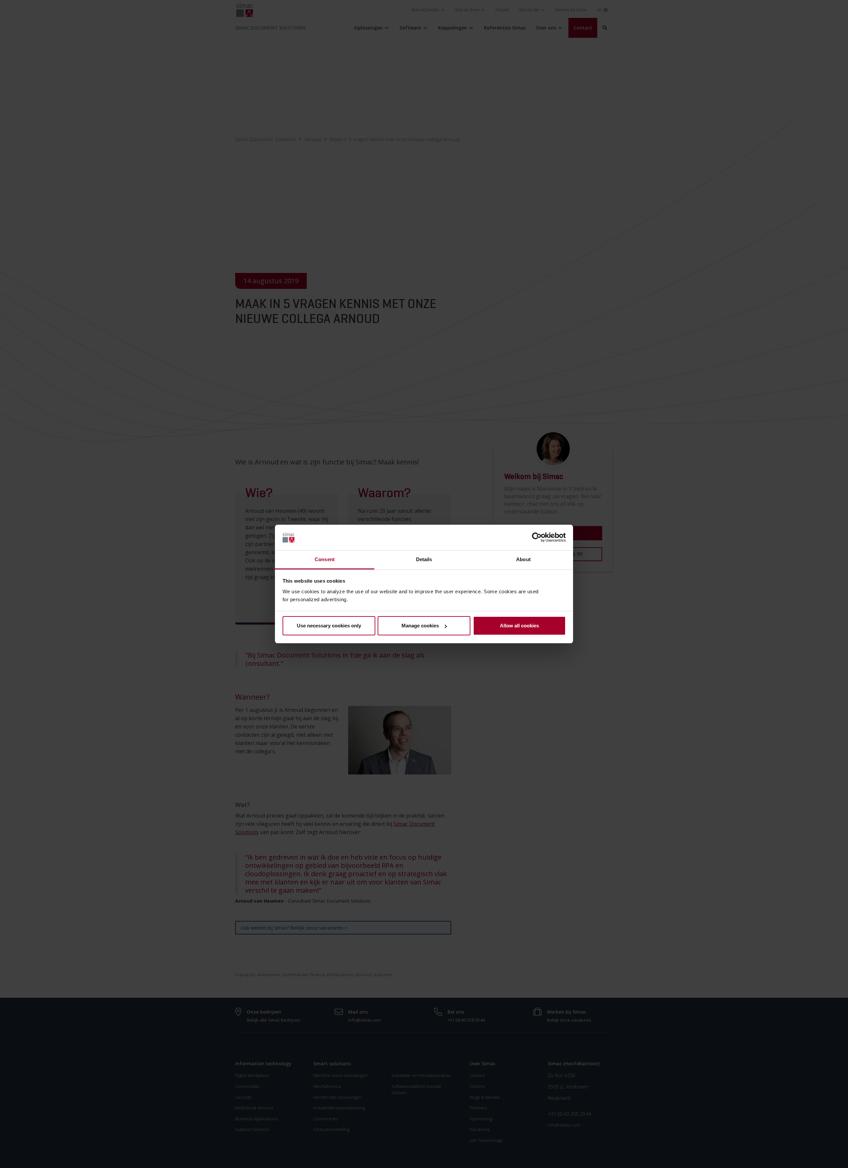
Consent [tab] (325, 559)
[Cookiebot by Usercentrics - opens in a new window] (537, 538)
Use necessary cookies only (329, 625)
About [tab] (523, 559)
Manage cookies (420, 625)
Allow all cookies (519, 625)
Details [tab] (424, 559)
